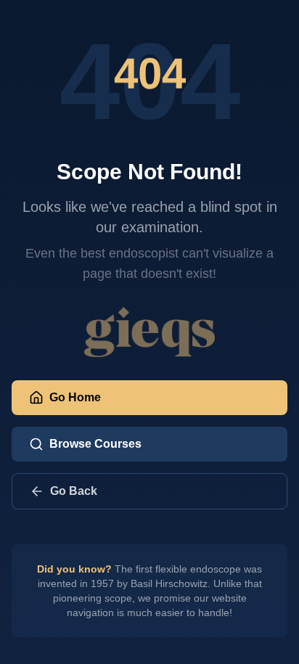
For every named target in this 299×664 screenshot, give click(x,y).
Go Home (75, 397)
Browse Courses (95, 444)
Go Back (73, 491)
